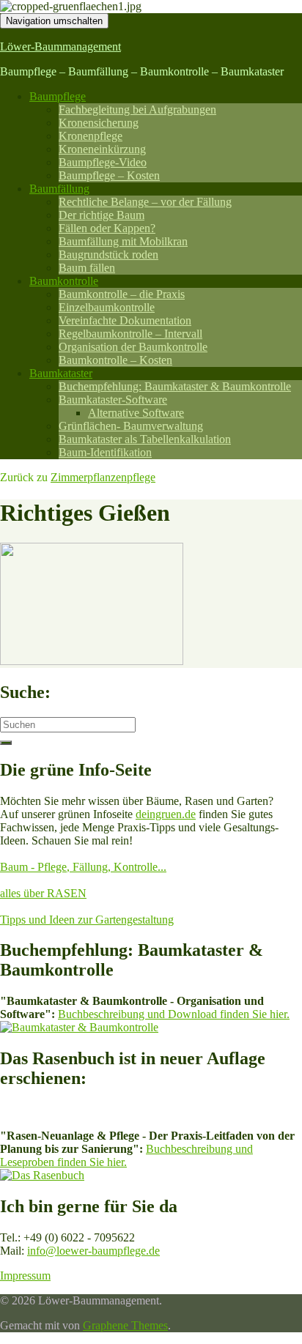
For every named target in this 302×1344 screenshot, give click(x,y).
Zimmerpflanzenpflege (103, 477)
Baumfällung (59, 188)
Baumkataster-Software (113, 399)
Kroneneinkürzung (102, 149)
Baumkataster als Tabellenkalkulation (145, 439)
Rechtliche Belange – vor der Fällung (145, 202)
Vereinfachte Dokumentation (125, 320)
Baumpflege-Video (103, 162)
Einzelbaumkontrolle (107, 307)
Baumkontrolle (63, 281)
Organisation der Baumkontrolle (133, 347)
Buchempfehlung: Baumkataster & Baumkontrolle (175, 386)
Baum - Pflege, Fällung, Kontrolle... (83, 867)
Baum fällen (87, 267)
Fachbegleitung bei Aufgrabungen (137, 109)
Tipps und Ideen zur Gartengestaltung (87, 919)
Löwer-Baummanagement (60, 46)
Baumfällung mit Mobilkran (123, 241)
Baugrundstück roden (108, 254)
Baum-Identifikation (105, 452)
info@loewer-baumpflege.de (93, 1250)
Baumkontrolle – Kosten (115, 360)
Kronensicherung (99, 122)
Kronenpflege (90, 136)
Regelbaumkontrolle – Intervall (130, 333)
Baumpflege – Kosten (109, 175)
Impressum (25, 1275)
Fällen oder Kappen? (107, 228)
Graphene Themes (125, 1325)
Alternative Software (136, 412)
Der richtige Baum (101, 215)
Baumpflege (57, 96)
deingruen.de (166, 814)
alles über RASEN (43, 893)
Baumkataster (60, 373)
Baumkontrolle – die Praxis (122, 294)
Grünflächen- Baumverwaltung (131, 426)
